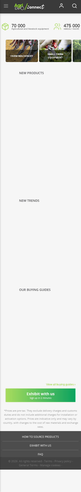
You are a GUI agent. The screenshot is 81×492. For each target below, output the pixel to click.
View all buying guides (60, 384)
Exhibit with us (40, 445)
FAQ (40, 454)
